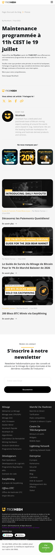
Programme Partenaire (11, 449)
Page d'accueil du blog (11, 12)
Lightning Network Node (40, 450)
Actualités (5, 308)
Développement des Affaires (38, 485)
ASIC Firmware (8, 421)
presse (12, 308)
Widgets (33, 437)
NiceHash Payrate (9, 428)
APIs (4, 470)
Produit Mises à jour (23, 211)
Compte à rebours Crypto (40, 421)
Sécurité (33, 467)
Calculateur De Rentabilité (13, 438)
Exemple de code (9, 474)
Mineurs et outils (37, 434)
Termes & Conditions (26, 527)
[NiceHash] (9, 2)
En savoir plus (8, 224)
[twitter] (4, 101)
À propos (33, 460)
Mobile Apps (35, 441)
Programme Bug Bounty (12, 467)
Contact (37, 527)
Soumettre (28, 390)
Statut (32, 490)
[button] (52, 2)
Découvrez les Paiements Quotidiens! (25, 218)
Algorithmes (7, 435)
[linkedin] (10, 101)
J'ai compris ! (46, 547)
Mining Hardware (9, 442)
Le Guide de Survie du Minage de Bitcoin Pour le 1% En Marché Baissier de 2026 (27, 266)
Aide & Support (36, 481)
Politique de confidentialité (10, 527)
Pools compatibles (37, 418)
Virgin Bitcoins (8, 495)
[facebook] (16, 101)
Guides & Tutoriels (8, 211)
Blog (31, 474)
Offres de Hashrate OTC (12, 492)
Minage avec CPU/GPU (11, 414)
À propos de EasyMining (12, 483)
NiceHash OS (7, 431)
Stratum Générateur (10, 445)
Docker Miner (8, 425)
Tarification (34, 414)
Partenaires (34, 463)
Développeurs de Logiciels (13, 463)
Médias (33, 470)
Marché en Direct (37, 411)
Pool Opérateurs (9, 460)
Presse (27, 12)
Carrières (33, 477)
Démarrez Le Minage (11, 411)
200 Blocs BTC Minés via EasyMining (24, 313)
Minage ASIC (7, 418)
